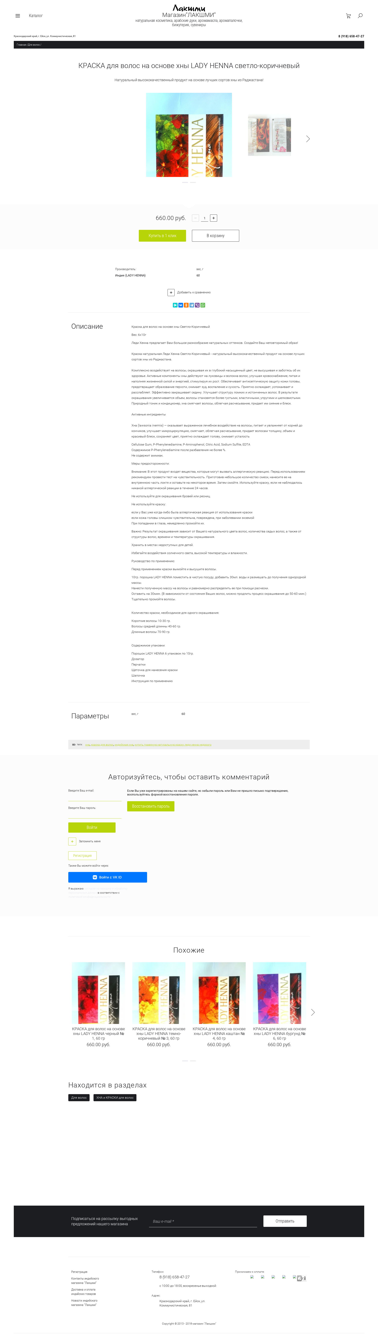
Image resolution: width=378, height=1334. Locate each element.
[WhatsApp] (202, 305)
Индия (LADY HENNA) (130, 275)
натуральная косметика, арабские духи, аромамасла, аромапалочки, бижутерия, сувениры (189, 22)
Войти (92, 827)
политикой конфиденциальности (89, 896)
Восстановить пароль (151, 806)
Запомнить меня (89, 841)
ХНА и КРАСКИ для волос (114, 1097)
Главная (21, 44)
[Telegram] (191, 305)
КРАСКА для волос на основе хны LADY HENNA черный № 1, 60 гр (98, 1034)
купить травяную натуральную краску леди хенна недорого (173, 744)
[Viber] (197, 305)
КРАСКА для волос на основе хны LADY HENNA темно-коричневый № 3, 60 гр (158, 1034)
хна (87, 744)
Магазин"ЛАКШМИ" (189, 14)
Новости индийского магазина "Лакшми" (84, 1303)
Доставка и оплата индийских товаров (83, 1292)
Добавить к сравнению (194, 292)
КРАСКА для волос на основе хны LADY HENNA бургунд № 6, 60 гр (279, 1034)
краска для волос (102, 744)
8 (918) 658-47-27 (351, 36)
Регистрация (82, 855)
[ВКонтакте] (180, 305)
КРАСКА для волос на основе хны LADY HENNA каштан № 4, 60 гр (219, 1034)
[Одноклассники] (186, 305)
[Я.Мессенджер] (175, 305)
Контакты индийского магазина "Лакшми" (85, 1281)
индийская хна (124, 744)
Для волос (34, 44)
